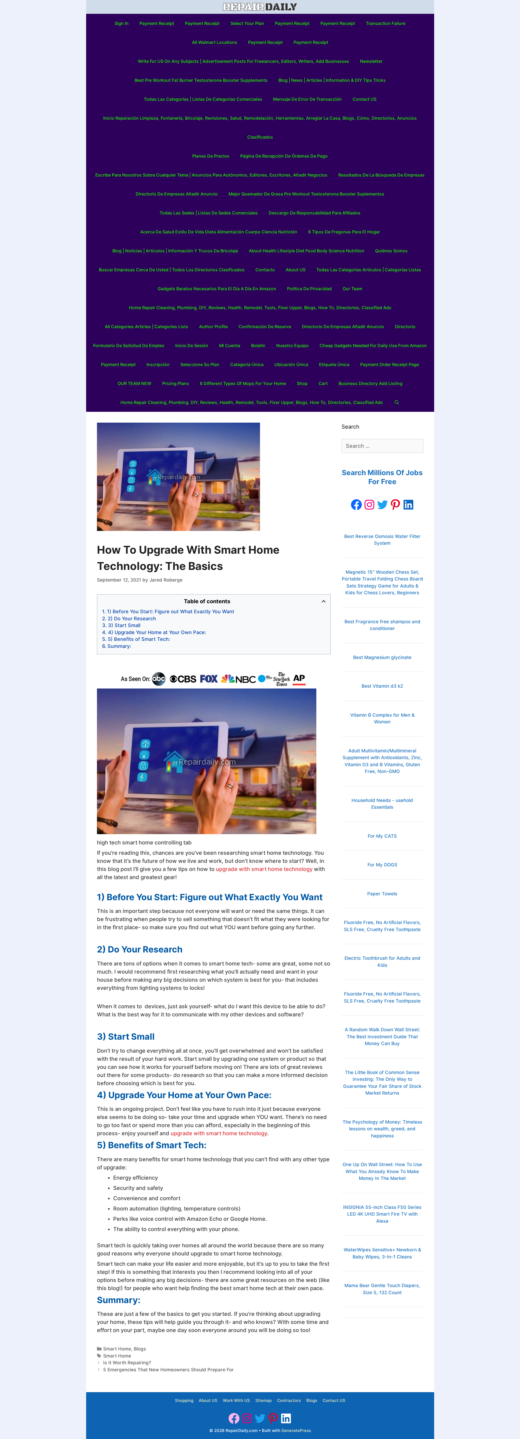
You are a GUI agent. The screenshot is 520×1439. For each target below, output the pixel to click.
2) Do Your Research (132, 618)
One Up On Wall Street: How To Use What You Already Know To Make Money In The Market (382, 1171)
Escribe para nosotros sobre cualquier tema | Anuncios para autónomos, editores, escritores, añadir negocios (211, 175)
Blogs (140, 1349)
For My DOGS (382, 864)
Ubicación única (291, 364)
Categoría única (247, 364)
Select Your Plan (247, 23)
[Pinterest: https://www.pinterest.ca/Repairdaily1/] (395, 504)
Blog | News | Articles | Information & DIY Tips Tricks (332, 80)
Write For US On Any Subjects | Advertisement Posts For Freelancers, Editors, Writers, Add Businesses (243, 61)
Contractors (289, 1400)
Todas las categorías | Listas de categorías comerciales (203, 99)
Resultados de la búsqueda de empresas (381, 175)
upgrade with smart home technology (264, 869)
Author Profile (213, 326)
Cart (323, 383)
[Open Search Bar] (396, 402)
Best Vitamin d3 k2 (382, 686)
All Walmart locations (214, 42)
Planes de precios (210, 156)
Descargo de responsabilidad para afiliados (314, 213)
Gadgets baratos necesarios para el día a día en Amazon (217, 288)
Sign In (122, 23)
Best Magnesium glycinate (382, 657)
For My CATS (382, 836)
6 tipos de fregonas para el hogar (344, 231)
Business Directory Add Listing (370, 383)
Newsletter (371, 61)
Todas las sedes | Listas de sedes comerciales (209, 213)
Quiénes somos (391, 250)
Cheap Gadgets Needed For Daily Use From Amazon (373, 345)
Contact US (364, 99)
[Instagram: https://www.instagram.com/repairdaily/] (369, 504)
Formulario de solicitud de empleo (128, 345)
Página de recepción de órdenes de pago (284, 156)
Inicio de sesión (191, 345)
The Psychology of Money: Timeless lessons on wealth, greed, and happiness (382, 1128)
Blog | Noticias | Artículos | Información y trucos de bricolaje (175, 250)
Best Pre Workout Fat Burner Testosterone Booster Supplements (201, 80)
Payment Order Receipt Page (389, 364)
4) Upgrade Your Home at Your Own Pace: (157, 632)
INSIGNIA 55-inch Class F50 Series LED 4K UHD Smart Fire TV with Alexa (382, 1214)
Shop (302, 383)
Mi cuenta (229, 345)
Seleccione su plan (199, 364)
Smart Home (117, 1349)
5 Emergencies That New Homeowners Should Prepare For (168, 1369)
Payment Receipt (156, 23)
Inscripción (158, 364)
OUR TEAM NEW (134, 383)
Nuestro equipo (292, 345)
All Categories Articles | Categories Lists (146, 326)
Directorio (405, 326)
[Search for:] (382, 446)
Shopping (184, 1400)
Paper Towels (382, 893)
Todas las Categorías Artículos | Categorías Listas (368, 269)
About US (296, 269)
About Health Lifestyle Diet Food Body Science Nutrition (306, 250)
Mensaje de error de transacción (307, 99)
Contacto (265, 269)
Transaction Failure (385, 23)
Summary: (119, 646)
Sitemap (263, 1400)
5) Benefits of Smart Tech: (139, 639)
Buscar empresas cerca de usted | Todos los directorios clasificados (172, 269)
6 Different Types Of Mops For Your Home (243, 383)
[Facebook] (356, 504)
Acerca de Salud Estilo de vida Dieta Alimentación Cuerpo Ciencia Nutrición (218, 231)
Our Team (352, 288)
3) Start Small (124, 625)
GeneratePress (296, 1430)
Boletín (258, 345)
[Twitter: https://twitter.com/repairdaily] (382, 504)
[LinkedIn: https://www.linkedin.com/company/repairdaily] (408, 504)
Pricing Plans (175, 383)
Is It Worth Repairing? (127, 1362)
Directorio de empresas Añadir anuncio (177, 194)
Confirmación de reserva (265, 326)
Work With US (236, 1400)
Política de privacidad (309, 288)
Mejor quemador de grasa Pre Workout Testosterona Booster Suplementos (306, 194)
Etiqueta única (334, 364)
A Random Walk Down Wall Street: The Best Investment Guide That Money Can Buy (382, 1036)
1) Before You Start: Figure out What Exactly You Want (170, 611)
